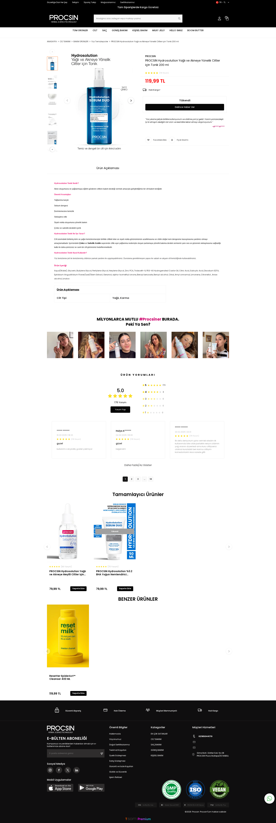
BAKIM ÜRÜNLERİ (80, 41)
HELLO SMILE (176, 30)
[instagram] (50, 770)
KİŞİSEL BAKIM (139, 30)
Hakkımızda (115, 733)
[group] (99, 100)
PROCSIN (150, 56)
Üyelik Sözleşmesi (117, 755)
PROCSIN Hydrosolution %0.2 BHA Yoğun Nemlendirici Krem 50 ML (114, 573)
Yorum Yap (120, 409)
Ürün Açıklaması (107, 168)
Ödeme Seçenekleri (140, 168)
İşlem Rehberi (115, 777)
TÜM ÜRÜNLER (80, 30)
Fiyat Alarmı (182, 140)
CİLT (95, 30)
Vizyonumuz (115, 739)
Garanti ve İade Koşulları (121, 766)
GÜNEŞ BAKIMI (120, 30)
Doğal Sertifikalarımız (119, 744)
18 (151, 479)
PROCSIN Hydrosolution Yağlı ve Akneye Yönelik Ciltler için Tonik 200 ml (145, 41)
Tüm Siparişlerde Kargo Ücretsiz (151, 7)
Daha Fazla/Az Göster (138, 465)
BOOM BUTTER (195, 30)
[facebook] (59, 770)
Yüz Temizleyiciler (99, 41)
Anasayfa (52, 41)
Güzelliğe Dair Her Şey (57, 2)
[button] (67, 100)
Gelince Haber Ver (185, 107)
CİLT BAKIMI (65, 41)
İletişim (75, 2)
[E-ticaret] (138, 819)
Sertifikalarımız (127, 2)
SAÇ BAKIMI (156, 744)
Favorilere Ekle (159, 140)
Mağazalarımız (108, 2)
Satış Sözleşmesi (117, 761)
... (144, 479)
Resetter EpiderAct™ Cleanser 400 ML (62, 677)
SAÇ (104, 30)
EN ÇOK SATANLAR (159, 733)
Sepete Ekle (78, 588)
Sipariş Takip (90, 2)
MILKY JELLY (158, 30)
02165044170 (205, 736)
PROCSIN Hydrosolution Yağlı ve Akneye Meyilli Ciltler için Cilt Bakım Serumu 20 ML (67, 573)
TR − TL (222, 2)
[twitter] (68, 770)
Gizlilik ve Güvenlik (118, 771)
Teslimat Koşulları (117, 750)
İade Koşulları (170, 168)
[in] (76, 770)
